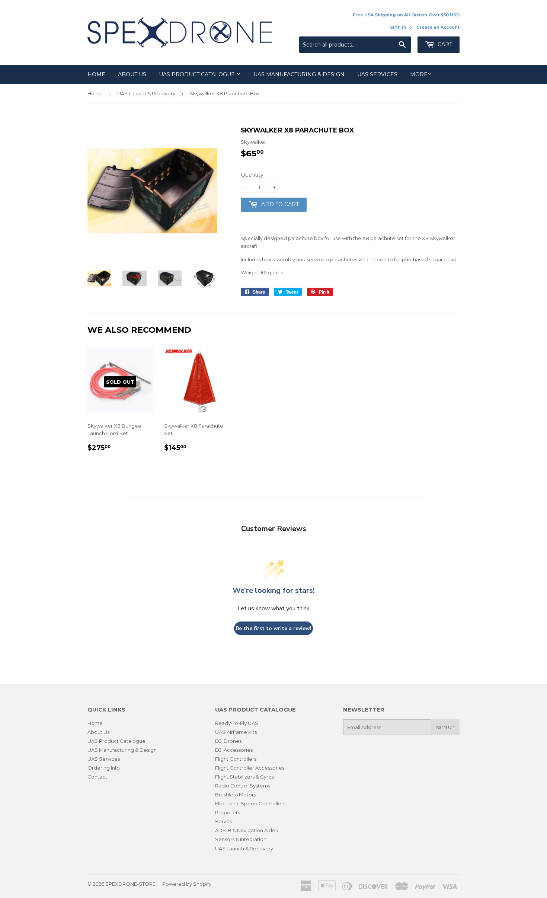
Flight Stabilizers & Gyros (244, 777)
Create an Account (438, 27)
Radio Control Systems (242, 786)
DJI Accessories (234, 750)
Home (96, 74)
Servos (223, 821)
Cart (444, 44)
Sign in (398, 27)
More (419, 74)
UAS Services (377, 74)
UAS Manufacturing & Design (299, 74)
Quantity (252, 175)
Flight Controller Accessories (249, 768)
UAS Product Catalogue (197, 74)
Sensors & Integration (240, 839)
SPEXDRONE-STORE (130, 884)
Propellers (227, 812)
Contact (97, 777)
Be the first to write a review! (273, 628)
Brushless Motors (235, 795)
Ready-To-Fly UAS (236, 723)
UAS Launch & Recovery (146, 93)
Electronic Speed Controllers (250, 803)
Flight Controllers (235, 759)
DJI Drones (228, 741)
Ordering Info (103, 768)
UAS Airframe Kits (236, 732)
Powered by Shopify (186, 884)
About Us (132, 74)
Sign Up (445, 727)
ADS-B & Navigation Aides (246, 830)
